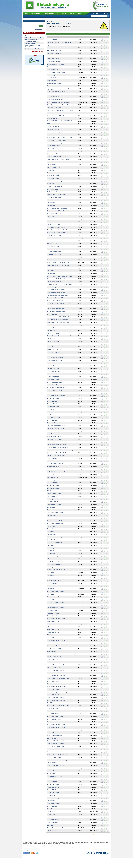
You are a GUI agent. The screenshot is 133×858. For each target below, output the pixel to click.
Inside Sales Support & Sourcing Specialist (57, 200)
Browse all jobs (105, 13)
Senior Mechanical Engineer (54, 798)
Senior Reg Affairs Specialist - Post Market (57, 754)
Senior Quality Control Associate (55, 586)
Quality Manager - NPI (52, 779)
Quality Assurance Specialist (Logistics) (56, 444)
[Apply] (104, 40)
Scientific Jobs (62, 843)
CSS (46, 850)
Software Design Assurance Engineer (56, 746)
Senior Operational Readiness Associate (57, 162)
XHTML (42, 850)
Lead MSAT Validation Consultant (55, 268)
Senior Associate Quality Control (55, 597)
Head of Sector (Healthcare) (54, 107)
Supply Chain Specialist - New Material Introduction (32, 46)
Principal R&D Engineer (53, 398)
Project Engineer (51, 499)
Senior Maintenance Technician (55, 433)
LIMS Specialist (51, 238)
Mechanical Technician (53, 496)
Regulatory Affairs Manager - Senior (56, 425)
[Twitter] (37, 853)
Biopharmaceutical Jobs (34, 842)
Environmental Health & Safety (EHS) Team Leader (59, 211)
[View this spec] (107, 40)
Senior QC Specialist (52, 118)
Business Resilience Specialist (54, 254)
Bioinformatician (51, 134)
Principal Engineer (29, 35)
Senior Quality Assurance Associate (56, 289)
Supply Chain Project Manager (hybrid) (56, 387)
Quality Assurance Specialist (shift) (55, 308)
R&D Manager (50, 491)
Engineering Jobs (95, 842)
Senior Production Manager (54, 213)
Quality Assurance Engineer (54, 645)
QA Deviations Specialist (53, 113)
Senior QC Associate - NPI (53, 96)
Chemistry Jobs (52, 842)
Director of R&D (51, 409)
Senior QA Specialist (52, 47)
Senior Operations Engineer (54, 719)
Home (26, 13)
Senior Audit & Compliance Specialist (56, 227)
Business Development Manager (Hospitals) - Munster (60, 94)
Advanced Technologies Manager (55, 556)
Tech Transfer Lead (52, 243)
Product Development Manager (55, 537)
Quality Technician (51, 164)
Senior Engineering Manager (54, 66)
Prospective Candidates (50, 13)
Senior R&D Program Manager (54, 735)
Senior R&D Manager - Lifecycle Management (58, 664)
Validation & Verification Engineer (55, 743)
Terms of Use (87, 847)
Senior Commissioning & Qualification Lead (58, 262)
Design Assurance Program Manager (56, 510)
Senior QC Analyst (51, 77)
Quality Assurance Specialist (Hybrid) (56, 344)
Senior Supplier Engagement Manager (56, 140)
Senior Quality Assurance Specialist (56, 395)
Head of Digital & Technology (54, 50)
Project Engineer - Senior (53, 613)
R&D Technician (51, 558)
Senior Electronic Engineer (53, 749)
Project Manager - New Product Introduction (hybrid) (60, 450)
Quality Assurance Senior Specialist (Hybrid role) (59, 452)
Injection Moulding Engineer (54, 656)
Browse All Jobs (36, 51)
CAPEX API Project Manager (54, 224)
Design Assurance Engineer (54, 145)
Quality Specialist (51, 515)
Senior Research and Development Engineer (58, 431)
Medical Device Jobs (27, 843)
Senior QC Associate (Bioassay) (55, 357)
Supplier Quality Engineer (53, 376)
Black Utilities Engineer (53, 58)
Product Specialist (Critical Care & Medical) (57, 230)
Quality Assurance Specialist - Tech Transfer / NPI (59, 42)
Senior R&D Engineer (52, 39)
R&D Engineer (50, 148)
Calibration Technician (52, 477)
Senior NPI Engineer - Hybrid (54, 352)
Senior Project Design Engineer (55, 99)
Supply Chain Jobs (70, 843)
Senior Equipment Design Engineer (56, 618)
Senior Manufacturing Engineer (55, 235)
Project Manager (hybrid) (53, 466)
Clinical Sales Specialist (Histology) (56, 186)
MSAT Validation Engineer (53, 414)
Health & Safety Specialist (53, 480)
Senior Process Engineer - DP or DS (56, 360)
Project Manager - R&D (53, 406)
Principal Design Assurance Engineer (56, 311)
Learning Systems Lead (53, 385)
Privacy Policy (80, 847)
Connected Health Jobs (71, 842)
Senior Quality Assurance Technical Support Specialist (60, 306)
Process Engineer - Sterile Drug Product (57, 156)
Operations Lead (51, 56)
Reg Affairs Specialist (52, 501)
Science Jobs (55, 843)
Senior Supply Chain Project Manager (56, 132)
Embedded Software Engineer (54, 776)
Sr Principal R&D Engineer (53, 417)
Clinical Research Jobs (60, 842)
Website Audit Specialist (53, 69)
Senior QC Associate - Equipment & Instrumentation (59, 276)
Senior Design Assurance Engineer (56, 143)
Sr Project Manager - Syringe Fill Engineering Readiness (33, 38)
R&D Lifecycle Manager (53, 610)
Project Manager (51, 553)
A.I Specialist (50, 170)
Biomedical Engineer (52, 773)
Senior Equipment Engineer (54, 61)
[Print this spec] (102, 40)
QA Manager (50, 654)
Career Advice (63, 13)
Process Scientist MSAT (53, 126)
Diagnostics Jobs (87, 842)
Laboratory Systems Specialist (54, 363)
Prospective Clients (36, 13)
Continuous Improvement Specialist (56, 115)
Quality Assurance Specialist (54, 53)
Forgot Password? (38, 29)
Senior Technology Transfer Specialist (56, 287)
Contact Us (80, 13)
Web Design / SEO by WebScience (30, 850)
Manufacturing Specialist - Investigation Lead (58, 322)
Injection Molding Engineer (53, 167)
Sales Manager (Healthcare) (54, 251)
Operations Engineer (52, 507)
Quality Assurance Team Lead (54, 439)
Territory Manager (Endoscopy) (54, 192)
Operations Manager (30, 43)
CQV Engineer (50, 45)
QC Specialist (50, 124)
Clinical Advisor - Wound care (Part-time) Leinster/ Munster (61, 105)
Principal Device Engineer (53, 561)
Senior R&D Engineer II (53, 420)
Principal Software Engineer (54, 648)
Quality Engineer (51, 325)
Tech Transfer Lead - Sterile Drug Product (57, 355)
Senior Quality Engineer (53, 175)
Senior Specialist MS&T (53, 246)
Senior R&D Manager (52, 659)
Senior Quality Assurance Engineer (55, 151)
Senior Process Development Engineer (56, 298)
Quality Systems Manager (53, 817)
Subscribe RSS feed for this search (102, 835)
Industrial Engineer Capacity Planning (56, 194)
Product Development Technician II (55, 523)
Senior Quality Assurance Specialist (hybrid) (58, 447)
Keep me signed (29, 29)
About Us (71, 13)
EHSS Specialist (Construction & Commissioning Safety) (61, 110)
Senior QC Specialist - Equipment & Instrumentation (60, 279)
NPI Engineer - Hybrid (52, 349)
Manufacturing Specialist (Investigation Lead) (58, 265)
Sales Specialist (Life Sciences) (55, 197)
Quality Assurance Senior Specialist (56, 455)
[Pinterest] (34, 853)
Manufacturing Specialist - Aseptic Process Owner (59, 159)
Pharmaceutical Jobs (37, 843)
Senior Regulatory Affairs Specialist (34, 49)
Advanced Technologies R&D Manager (56, 520)
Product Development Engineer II (55, 591)
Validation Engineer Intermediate (55, 83)
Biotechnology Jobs (44, 842)
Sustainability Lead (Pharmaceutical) (56, 91)
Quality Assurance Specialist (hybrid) (56, 428)
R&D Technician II (51, 526)
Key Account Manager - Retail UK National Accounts (60, 317)
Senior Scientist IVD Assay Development (57, 232)
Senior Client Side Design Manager (56, 72)
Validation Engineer (52, 80)
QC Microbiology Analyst (53, 75)
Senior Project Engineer (53, 178)
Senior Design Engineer (53, 683)
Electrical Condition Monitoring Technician (57, 471)
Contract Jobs (80, 842)
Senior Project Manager (53, 189)
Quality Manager (51, 86)
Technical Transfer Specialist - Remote (56, 828)
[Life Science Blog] (29, 853)
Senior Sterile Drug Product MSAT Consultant (58, 102)
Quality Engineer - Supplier (54, 333)
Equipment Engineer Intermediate (55, 64)
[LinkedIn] (24, 853)
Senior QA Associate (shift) (53, 371)
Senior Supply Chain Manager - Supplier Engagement (60, 137)
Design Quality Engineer (53, 488)
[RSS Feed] (32, 853)
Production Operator (52, 474)
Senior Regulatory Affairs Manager (55, 412)
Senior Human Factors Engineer (55, 300)
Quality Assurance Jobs (47, 843)
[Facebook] (27, 853)
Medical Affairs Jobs (104, 842)
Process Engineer (51, 814)
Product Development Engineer (55, 512)
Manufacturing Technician (31, 41)
